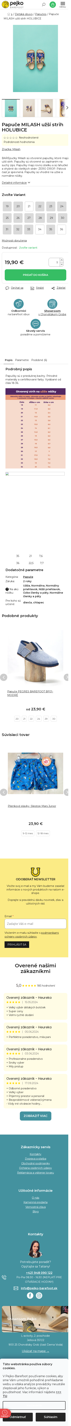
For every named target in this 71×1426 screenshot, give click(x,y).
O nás (35, 1197)
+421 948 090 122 (39, 1273)
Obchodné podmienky (35, 1163)
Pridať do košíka (35, 275)
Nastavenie (34, 1405)
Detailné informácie (14, 182)
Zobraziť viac (36, 1116)
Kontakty (35, 1154)
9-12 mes (28, 833)
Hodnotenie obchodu (35, 968)
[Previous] (3, 677)
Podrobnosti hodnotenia (19, 142)
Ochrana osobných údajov (35, 1168)
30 (53, 718)
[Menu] (62, 4)
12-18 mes (43, 833)
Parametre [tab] (22, 360)
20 (17, 718)
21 (24, 718)
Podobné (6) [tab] (39, 360)
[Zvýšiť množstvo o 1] (61, 260)
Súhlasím (50, 1417)
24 (38, 718)
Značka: (11, 149)
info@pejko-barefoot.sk (39, 1288)
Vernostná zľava (35, 1207)
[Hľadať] (43, 4)
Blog (36, 1211)
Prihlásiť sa (16, 944)
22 (31, 718)
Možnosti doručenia (14, 240)
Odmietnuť (17, 1417)
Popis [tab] (9, 360)
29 (46, 718)
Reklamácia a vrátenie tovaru (35, 1172)
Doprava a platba (35, 1158)
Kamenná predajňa (35, 1202)
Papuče (28, 577)
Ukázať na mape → (35, 1351)
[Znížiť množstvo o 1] (61, 264)
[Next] (67, 677)
